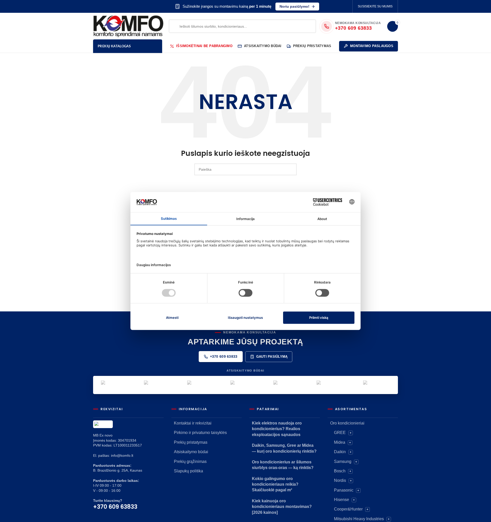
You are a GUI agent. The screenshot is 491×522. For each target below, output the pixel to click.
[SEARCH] (291, 169)
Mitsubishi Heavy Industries (359, 519)
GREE (340, 432)
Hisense (341, 499)
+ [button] (351, 433)
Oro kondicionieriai (347, 423)
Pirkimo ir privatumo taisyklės (200, 432)
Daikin (340, 452)
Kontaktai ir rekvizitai (192, 423)
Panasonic (343, 490)
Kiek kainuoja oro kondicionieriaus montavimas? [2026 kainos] (282, 507)
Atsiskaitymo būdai (191, 452)
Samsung (342, 461)
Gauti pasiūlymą (272, 356)
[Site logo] (128, 26)
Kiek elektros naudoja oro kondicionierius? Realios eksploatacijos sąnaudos (277, 429)
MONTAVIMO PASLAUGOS (371, 46)
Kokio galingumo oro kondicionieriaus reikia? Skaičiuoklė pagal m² (275, 484)
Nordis (340, 480)
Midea (339, 442)
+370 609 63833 (224, 356)
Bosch (339, 471)
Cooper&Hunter (348, 509)
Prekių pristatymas (190, 442)
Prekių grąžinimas (190, 461)
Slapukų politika (188, 471)
